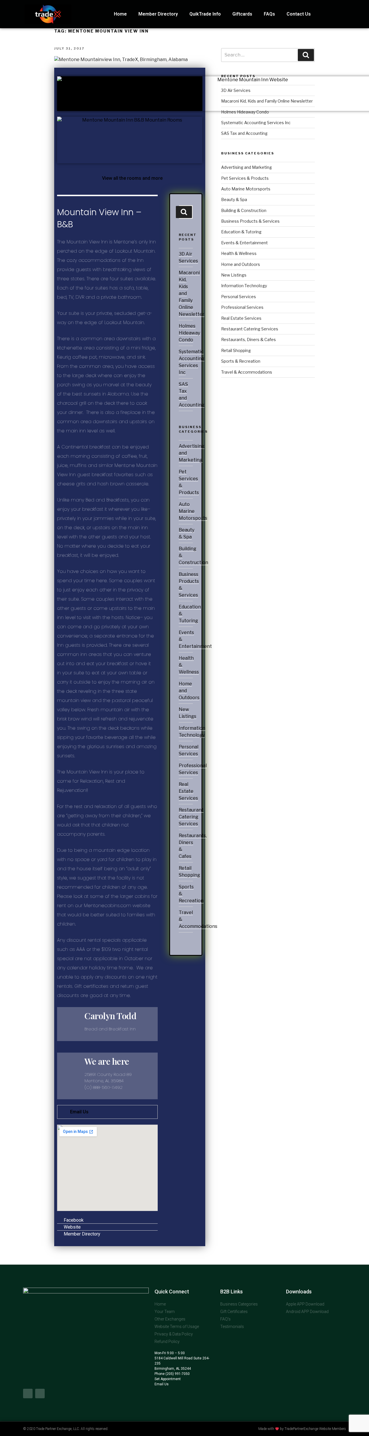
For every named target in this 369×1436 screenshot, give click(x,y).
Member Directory (158, 14)
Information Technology (244, 285)
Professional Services (242, 307)
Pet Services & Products (245, 178)
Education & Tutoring (241, 231)
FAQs (269, 14)
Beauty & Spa (234, 199)
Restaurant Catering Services (191, 816)
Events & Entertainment (244, 242)
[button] (130, 178)
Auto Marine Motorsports (193, 511)
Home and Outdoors (240, 264)
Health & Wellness (239, 253)
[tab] (107, 1112)
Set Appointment (168, 1379)
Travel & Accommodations (246, 372)
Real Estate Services (188, 791)
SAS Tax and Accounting (244, 133)
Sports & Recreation (240, 361)
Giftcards (242, 14)
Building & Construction (243, 210)
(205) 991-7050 (177, 1374)
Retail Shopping (236, 350)
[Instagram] (40, 1393)
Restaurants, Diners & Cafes (248, 339)
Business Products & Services (250, 221)
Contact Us (299, 14)
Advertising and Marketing (246, 167)
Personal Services (238, 296)
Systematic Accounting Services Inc (256, 122)
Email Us (79, 1112)
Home (120, 14)
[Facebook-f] (28, 1393)
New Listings (233, 275)
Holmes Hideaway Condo (189, 333)
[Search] (184, 212)
